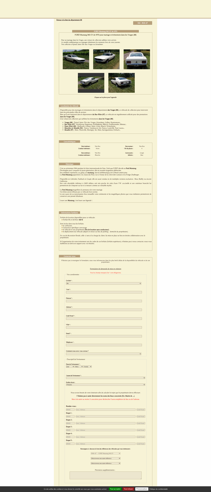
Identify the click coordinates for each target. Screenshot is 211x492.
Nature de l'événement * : (74, 375)
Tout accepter (115, 489)
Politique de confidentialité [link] (158, 489)
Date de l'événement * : (73, 364)
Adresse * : (69, 307)
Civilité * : (69, 280)
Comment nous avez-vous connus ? (77, 351)
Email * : (69, 333)
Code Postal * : (71, 316)
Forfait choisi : (71, 382)
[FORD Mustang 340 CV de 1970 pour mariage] (76, 68)
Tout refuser (128, 489)
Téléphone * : (70, 342)
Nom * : (68, 289)
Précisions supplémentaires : (105, 470)
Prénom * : (69, 298)
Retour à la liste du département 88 (69, 20)
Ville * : (68, 324)
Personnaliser (141, 489)
